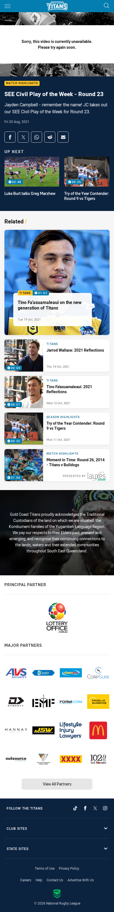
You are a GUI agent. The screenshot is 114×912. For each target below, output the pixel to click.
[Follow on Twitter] (95, 808)
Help (39, 880)
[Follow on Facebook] (85, 808)
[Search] (106, 5)
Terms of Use (45, 868)
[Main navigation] (7, 6)
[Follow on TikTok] (75, 808)
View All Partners (57, 784)
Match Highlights (22, 83)
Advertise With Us (81, 880)
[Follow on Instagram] (105, 808)
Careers (25, 880)
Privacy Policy (69, 868)
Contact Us (55, 880)
